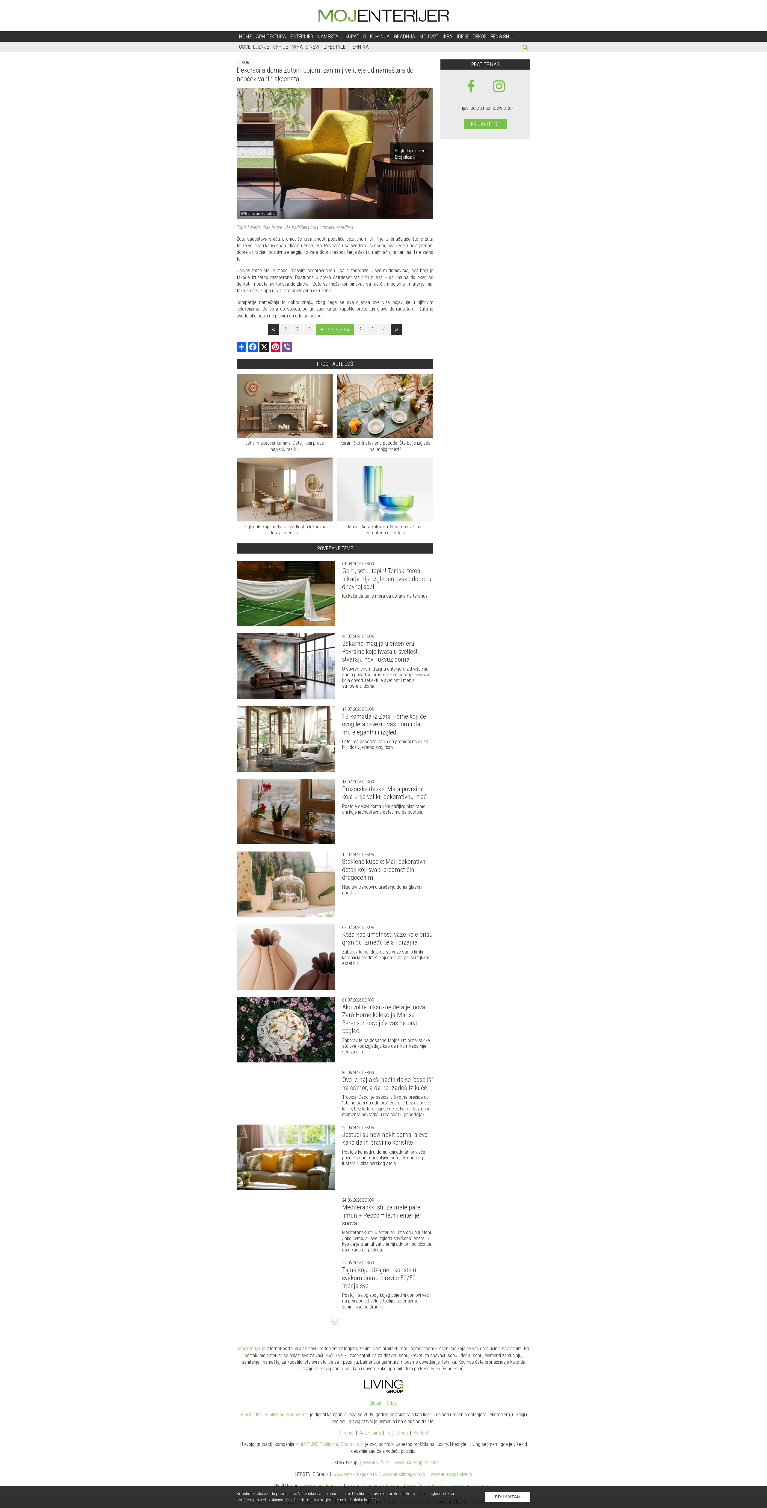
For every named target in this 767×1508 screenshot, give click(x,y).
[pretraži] (526, 48)
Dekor (480, 36)
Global (375, 1403)
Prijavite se (485, 124)
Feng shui (502, 36)
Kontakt (420, 1433)
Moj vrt (428, 36)
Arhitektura (271, 36)
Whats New (305, 47)
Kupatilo (355, 36)
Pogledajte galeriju (335, 329)
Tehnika (359, 47)
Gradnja (404, 36)
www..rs (376, 1462)
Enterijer (301, 36)
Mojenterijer (249, 1348)
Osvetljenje (254, 47)
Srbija (392, 1403)
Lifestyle (334, 47)
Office (280, 47)
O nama (346, 1433)
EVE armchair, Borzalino (258, 214)
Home (245, 36)
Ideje (463, 36)
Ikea (447, 36)
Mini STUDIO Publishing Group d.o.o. (274, 1414)
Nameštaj (329, 36)
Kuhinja (380, 36)
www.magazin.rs (355, 1474)
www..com (416, 1462)
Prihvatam (508, 1496)
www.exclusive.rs (451, 1474)
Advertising (370, 1433)
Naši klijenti (397, 1433)
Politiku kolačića (364, 1500)
